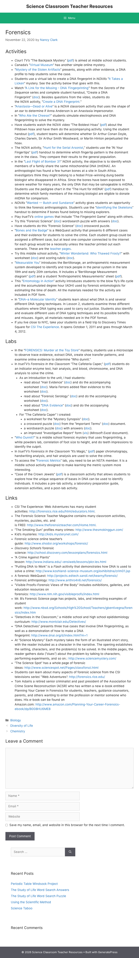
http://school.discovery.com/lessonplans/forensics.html (67, 552)
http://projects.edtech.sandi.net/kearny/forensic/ (82, 576)
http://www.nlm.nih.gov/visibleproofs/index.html (64, 594)
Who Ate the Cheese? (35, 115)
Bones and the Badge (31, 230)
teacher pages (60, 249)
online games (44, 216)
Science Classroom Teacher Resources (69, 6)
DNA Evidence (52, 405)
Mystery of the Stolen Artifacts (38, 69)
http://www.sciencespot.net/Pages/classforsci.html (61, 667)
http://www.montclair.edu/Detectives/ (58, 621)
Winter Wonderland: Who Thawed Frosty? (90, 253)
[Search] (70, 852)
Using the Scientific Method (31, 902)
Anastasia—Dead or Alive (33, 106)
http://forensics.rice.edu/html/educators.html (61, 511)
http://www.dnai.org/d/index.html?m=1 (59, 635)
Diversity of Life (21, 725)
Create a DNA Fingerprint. (61, 101)
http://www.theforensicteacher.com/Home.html (61, 525)
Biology (15, 720)
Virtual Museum (41, 65)
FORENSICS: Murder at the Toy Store (52, 350)
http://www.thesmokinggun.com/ (99, 530)
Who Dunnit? (25, 437)
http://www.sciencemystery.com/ (92, 658)
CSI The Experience (45, 327)
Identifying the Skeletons (114, 207)
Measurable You (27, 262)
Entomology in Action (38, 281)
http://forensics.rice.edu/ (87, 677)
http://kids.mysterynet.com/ (58, 534)
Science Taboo (21, 908)
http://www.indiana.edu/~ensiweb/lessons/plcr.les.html (66, 562)
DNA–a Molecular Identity (37, 299)
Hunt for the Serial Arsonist (63, 147)
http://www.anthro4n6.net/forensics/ (75, 580)
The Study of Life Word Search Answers (40, 890)
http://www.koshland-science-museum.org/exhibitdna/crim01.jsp (83, 571)
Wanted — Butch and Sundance (50, 203)
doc (36, 97)
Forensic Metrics (49, 460)
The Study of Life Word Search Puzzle (38, 896)
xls (86, 433)
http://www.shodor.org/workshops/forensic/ (56, 543)
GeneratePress (107, 952)
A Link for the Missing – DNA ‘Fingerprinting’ (57, 88)
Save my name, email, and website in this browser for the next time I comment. (67, 825)
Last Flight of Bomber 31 (42, 161)
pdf (70, 60)
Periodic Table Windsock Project (34, 884)
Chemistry (17, 731)
